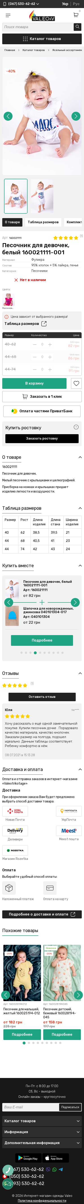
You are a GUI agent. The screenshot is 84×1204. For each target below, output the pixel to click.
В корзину (34, 383)
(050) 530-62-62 (26, 1176)
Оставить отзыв (42, 697)
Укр (65, 4)
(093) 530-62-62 (26, 1183)
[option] (16, 196)
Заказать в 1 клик (46, 396)
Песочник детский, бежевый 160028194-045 (59, 1013)
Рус (76, 4)
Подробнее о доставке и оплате (38, 914)
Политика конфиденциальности (42, 1201)
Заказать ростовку (42, 438)
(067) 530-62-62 (26, 1169)
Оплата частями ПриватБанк (45, 411)
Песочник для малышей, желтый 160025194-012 (21, 1011)
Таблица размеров (43, 222)
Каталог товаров (45, 39)
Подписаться (70, 1107)
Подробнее (42, 640)
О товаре (12, 222)
